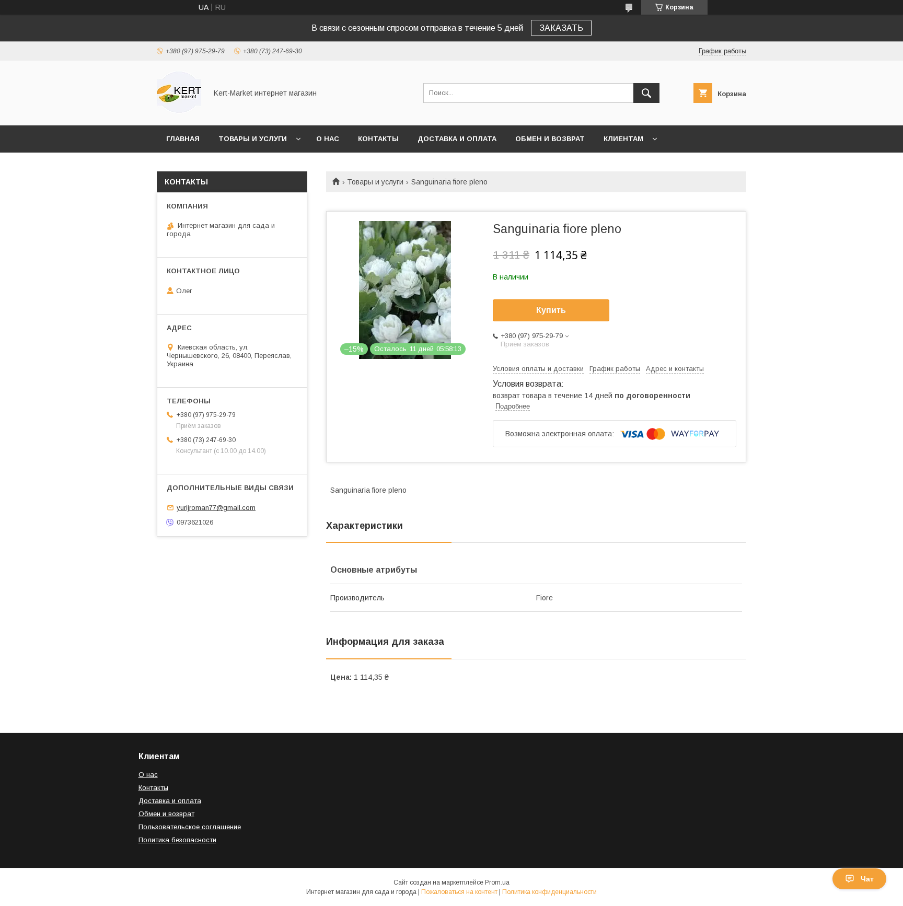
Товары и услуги (252, 139)
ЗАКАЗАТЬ (561, 28)
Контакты (378, 139)
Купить (551, 310)
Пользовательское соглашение (189, 827)
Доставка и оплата (457, 139)
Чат (867, 879)
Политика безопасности (177, 840)
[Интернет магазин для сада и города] (179, 112)
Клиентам (623, 139)
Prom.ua (497, 882)
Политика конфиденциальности (549, 892)
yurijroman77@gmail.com (216, 508)
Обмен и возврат (550, 139)
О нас (327, 139)
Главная (183, 139)
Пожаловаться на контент (459, 892)
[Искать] (646, 93)
